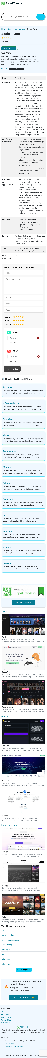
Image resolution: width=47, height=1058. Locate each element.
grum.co (7, 547)
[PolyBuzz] (23, 624)
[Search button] (40, 17)
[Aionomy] (23, 766)
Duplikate (7, 531)
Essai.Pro (6, 672)
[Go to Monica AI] (11, 852)
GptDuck (5, 746)
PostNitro (8, 419)
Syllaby (6, 483)
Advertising (7, 945)
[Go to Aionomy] (10, 781)
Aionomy (5, 781)
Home (3, 29)
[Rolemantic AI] (23, 692)
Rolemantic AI (7, 707)
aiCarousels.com (11, 403)
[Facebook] (20, 1051)
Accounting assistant (11, 940)
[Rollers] (23, 904)
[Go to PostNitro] (14, 419)
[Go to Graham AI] (15, 499)
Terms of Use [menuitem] (6, 1020)
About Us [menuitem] (4, 1012)
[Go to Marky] (11, 435)
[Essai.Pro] (23, 657)
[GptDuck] (23, 731)
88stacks (7, 467)
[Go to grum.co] (13, 547)
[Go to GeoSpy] (9, 885)
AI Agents (6, 959)
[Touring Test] (23, 801)
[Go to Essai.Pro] (11, 672)
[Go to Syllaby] (12, 483)
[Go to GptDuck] (10, 745)
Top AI (4, 611)
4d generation (8, 935)
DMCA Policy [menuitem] (5, 1023)
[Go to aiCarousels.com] (22, 403)
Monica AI (6, 852)
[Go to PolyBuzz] (11, 637)
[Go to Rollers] (9, 917)
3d (3, 930)
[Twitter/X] (23, 1051)
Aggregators (7, 949)
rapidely (7, 563)
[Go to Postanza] (14, 387)
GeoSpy (5, 885)
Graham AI (8, 499)
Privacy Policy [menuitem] (6, 1017)
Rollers (4, 917)
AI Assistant (7, 964)
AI (3, 954)
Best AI (5, 716)
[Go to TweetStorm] (17, 451)
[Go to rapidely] (13, 563)
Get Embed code (23, 602)
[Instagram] (27, 1051)
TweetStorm (9, 451)
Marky (6, 435)
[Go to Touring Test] (13, 816)
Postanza (7, 387)
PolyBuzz (6, 637)
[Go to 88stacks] (14, 467)
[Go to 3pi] (8, 515)
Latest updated (10, 825)
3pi (4, 515)
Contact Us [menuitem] (5, 1014)
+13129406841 (8, 1044)
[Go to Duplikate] (14, 531)
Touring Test (7, 816)
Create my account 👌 (23, 997)
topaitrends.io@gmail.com (13, 1046)
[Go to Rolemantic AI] (14, 707)
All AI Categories (23, 970)
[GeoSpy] (23, 871)
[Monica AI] (23, 838)
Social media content (16, 29)
